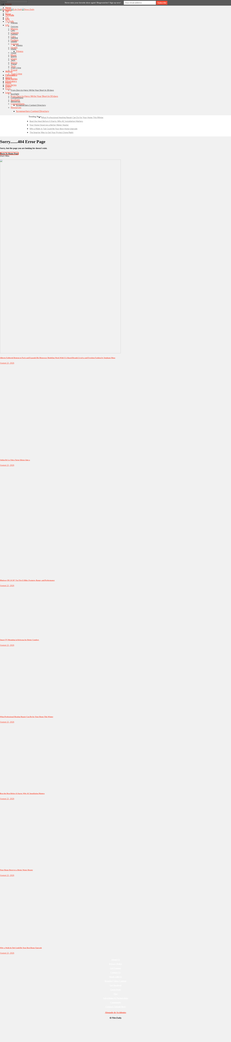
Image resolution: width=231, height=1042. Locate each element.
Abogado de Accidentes (115, 1012)
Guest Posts (115, 990)
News (2, 648)
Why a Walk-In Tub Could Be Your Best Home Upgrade (53, 128)
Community (115, 1002)
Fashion (3, 158)
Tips (115, 994)
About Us (115, 960)
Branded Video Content (115, 981)
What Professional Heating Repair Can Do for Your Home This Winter (72, 117)
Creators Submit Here (115, 1007)
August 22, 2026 (7, 363)
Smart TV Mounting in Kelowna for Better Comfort (19, 640)
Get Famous (115, 968)
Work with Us (115, 977)
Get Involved (115, 985)
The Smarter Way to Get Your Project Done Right (51, 132)
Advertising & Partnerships (115, 998)
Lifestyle (3, 366)
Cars (1, 468)
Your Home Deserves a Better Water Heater (49, 125)
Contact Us (115, 972)
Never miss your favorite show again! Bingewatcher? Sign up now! (93, 3)
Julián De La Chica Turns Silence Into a (15, 460)
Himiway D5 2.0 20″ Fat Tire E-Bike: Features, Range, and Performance (27, 580)
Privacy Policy (115, 964)
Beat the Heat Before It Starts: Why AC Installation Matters (56, 121)
